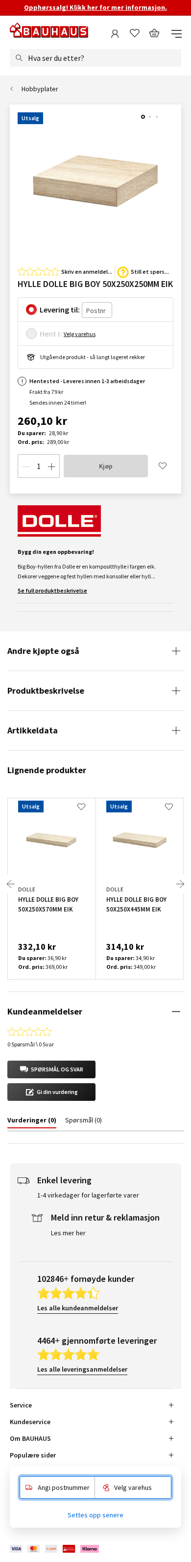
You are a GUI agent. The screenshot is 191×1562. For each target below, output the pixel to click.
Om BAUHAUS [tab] (30, 1438)
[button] (51, 1069)
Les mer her (68, 1232)
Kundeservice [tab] (30, 1421)
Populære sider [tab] (33, 1455)
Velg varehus (80, 334)
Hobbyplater (40, 88)
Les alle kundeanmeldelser (77, 1307)
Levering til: (60, 309)
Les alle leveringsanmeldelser (82, 1369)
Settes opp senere (95, 1514)
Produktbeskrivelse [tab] (45, 690)
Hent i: (51, 333)
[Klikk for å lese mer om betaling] (55, 1548)
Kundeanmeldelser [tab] (44, 1011)
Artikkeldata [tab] (32, 730)
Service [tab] (21, 1405)
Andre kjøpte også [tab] (43, 650)
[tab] (31, 1122)
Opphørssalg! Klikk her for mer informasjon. (95, 7)
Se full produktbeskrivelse (52, 590)
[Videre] (180, 884)
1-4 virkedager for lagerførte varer (88, 1195)
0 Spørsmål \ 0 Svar (30, 1044)
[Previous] (10, 884)
